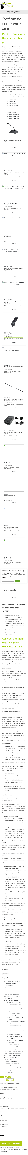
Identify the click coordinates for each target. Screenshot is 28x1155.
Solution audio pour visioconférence (14, 1068)
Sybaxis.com (16, 1147)
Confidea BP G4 (8, 299)
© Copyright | (6, 1147)
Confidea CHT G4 (9, 266)
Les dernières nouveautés (12, 994)
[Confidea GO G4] (14, 128)
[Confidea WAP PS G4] (14, 420)
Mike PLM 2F (7, 398)
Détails (14, 147)
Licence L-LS (7, 525)
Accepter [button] (17, 581)
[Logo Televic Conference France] (8, 3)
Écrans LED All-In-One (11, 1061)
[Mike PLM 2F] (14, 387)
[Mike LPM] (14, 322)
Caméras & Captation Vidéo (12, 1055)
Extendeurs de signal (10, 983)
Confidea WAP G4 (9, 235)
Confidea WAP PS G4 (9, 431)
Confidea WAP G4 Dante (10, 203)
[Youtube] (3, 1135)
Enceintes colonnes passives (12, 990)
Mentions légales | (15, 1149)
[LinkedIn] (1, 1135)
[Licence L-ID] (14, 484)
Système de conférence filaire (16, 1009)
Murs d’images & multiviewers (13, 981)
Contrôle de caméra (14, 1044)
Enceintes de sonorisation (12, 1063)
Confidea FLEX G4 (9, 170)
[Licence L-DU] (14, 547)
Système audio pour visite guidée (14, 1051)
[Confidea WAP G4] (14, 225)
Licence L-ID (7, 494)
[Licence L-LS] (14, 515)
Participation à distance (14, 1034)
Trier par (17, 97)
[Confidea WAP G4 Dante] (14, 193)
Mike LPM (7, 332)
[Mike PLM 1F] (14, 355)
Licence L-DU (7, 557)
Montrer (14, 114)
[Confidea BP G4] (14, 289)
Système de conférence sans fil (17, 1011)
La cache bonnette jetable (11, 589)
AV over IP (8, 1066)
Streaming (8, 1070)
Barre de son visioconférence (13, 1053)
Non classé (8, 992)
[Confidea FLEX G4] (14, 160)
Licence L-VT (7, 462)
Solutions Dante (9, 988)
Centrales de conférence (15, 1002)
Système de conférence (11, 1000)
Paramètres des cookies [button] (8, 581)
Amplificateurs (9, 985)
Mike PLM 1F (7, 365)
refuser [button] (4, 577)
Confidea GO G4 (8, 139)
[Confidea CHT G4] (14, 256)
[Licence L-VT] (14, 452)
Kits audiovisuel (9, 1072)
